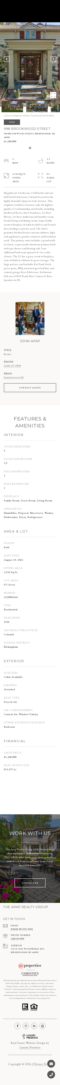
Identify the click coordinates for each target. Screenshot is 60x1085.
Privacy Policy (43, 1064)
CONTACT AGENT (30, 387)
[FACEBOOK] (17, 1026)
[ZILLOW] (42, 1026)
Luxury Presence (30, 1047)
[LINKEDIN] (34, 1026)
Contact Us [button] (30, 882)
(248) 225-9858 (12, 365)
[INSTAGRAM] (26, 1026)
